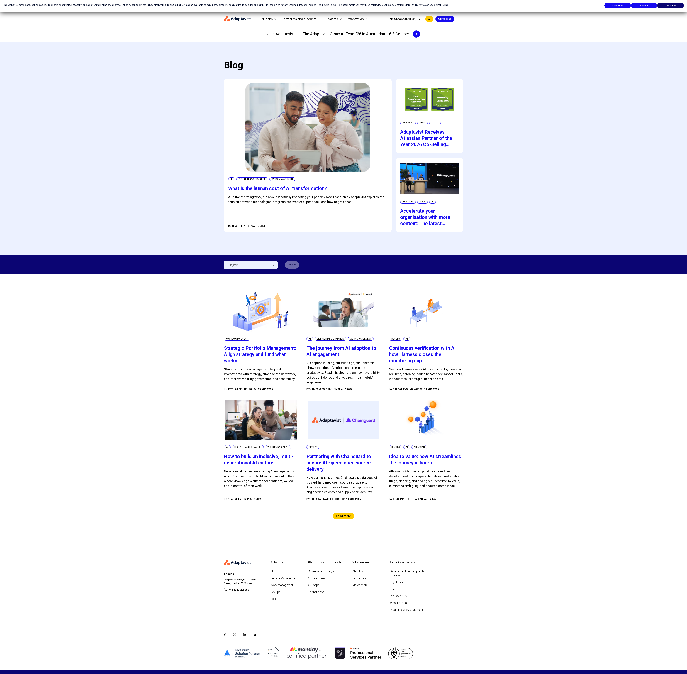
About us (358, 571)
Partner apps (316, 592)
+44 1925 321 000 (239, 589)
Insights (332, 19)
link (164, 4)
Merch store (360, 585)
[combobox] (248, 265)
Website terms (399, 603)
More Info (671, 5)
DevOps (275, 592)
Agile (274, 599)
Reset (292, 265)
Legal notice (397, 582)
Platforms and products (299, 19)
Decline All (644, 5)
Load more (343, 516)
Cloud (274, 571)
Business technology (321, 571)
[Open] (273, 265)
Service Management (284, 578)
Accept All (617, 5)
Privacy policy (399, 596)
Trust (393, 589)
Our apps (313, 585)
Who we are (356, 19)
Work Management (282, 585)
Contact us (445, 19)
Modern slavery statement (406, 609)
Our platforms (316, 578)
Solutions (266, 19)
